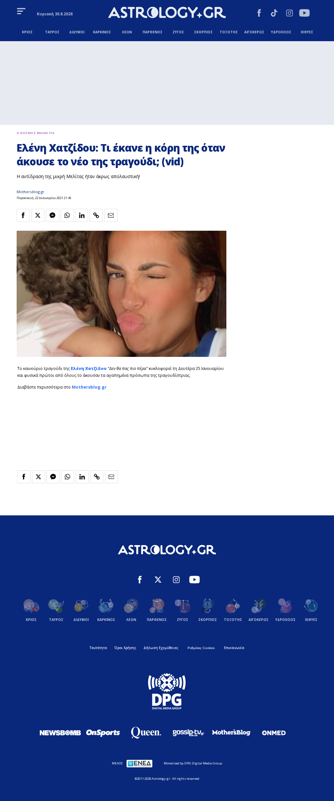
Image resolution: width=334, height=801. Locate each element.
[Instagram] (289, 13)
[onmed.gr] (274, 733)
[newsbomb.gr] (60, 733)
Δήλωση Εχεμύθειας (161, 647)
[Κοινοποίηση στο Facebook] (23, 215)
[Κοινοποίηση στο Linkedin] (81, 215)
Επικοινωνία (234, 647)
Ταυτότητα (98, 647)
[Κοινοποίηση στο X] (37, 215)
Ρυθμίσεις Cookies (201, 648)
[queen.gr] (146, 733)
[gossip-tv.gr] (188, 733)
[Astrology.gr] (167, 13)
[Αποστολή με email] (110, 215)
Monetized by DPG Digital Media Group (193, 763)
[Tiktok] (274, 13)
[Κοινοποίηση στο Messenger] (52, 215)
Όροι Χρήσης (125, 647)
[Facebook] (259, 13)
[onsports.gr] (103, 733)
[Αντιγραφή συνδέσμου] (96, 215)
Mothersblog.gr (30, 191)
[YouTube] (304, 13)
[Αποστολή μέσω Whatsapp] (67, 215)
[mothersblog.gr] (231, 733)
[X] (158, 580)
